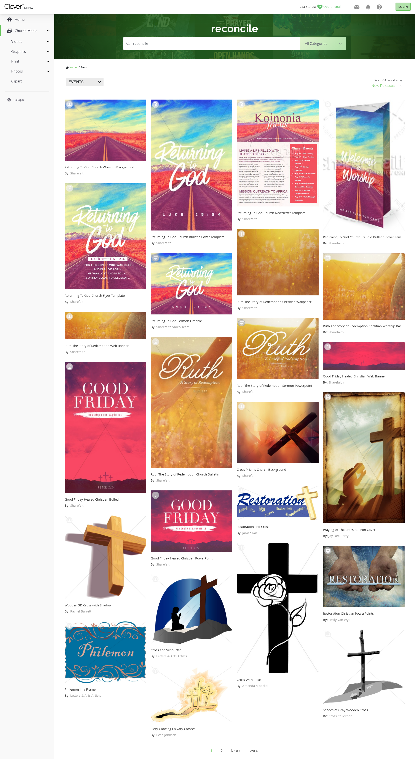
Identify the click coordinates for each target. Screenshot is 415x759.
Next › (235, 750)
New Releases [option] (382, 86)
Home (73, 67)
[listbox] (388, 86)
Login (403, 7)
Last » (253, 750)
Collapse (19, 100)
